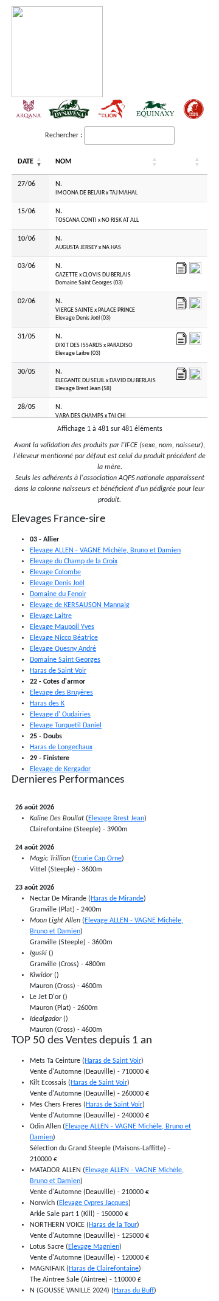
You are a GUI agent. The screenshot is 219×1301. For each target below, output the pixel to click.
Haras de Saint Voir (58, 671)
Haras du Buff (134, 1290)
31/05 (26, 336)
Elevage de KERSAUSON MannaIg (80, 605)
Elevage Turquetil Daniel (66, 725)
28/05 (26, 407)
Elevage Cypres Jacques (93, 1203)
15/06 (26, 211)
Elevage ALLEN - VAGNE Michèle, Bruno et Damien (105, 550)
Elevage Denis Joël (57, 583)
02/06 (26, 301)
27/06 (26, 184)
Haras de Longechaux (61, 747)
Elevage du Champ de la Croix (73, 561)
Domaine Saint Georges (65, 660)
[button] (39, 162)
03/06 (26, 266)
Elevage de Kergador (60, 769)
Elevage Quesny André (63, 649)
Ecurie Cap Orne (98, 858)
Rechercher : (63, 135)
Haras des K (47, 703)
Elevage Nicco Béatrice (64, 638)
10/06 (26, 238)
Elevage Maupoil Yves (62, 627)
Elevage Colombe (55, 572)
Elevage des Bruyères (61, 692)
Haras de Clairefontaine (104, 1268)
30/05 (26, 372)
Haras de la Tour (113, 1225)
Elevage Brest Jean (116, 818)
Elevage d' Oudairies (60, 714)
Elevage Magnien (93, 1247)
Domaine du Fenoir (58, 594)
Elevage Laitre (51, 616)
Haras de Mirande (117, 898)
